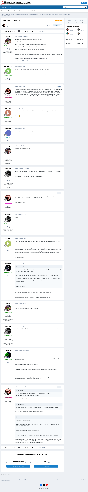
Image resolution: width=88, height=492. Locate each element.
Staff (27, 10)
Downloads (21, 10)
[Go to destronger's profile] (8, 173)
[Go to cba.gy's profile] (8, 41)
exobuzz (7, 238)
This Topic (80, 7)
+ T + (9, 24)
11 (27, 31)
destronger (7, 168)
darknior (83, 32)
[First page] (3, 31)
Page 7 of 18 (41, 31)
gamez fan (72, 32)
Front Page (3, 10)
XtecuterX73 (8, 66)
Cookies (47, 488)
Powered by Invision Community (44, 489)
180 (8, 362)
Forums (10, 10)
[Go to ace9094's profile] (8, 268)
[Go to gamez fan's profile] (67, 33)
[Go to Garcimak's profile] (8, 355)
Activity (9, 7)
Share (49, 25)
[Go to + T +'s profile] (3, 25)
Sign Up (84, 2)
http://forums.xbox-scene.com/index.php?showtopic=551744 (33, 58)
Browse (4, 7)
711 (8, 275)
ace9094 (8, 263)
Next (33, 31)
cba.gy (8, 36)
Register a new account (18, 466)
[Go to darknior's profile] (78, 33)
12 (29, 31)
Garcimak (8, 350)
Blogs (15, 10)
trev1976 (8, 128)
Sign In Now (46, 466)
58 (8, 140)
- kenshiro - (7, 108)
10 (25, 31)
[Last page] (36, 31)
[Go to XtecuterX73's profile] (8, 71)
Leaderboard (41, 10)
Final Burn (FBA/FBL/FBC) (20, 26)
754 (9, 78)
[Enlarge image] (60, 74)
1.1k (8, 100)
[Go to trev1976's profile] (8, 133)
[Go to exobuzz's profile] (8, 243)
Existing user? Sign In (74, 2)
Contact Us (41, 488)
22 (8, 250)
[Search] (85, 7)
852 (9, 48)
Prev (6, 31)
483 (9, 120)
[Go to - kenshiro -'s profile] (8, 113)
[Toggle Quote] (16, 266)
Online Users (33, 10)
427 (9, 180)
